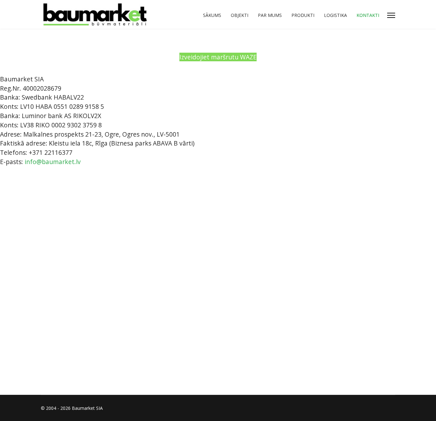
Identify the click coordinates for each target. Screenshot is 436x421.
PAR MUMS (270, 15)
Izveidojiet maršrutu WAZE (218, 57)
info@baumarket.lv (53, 161)
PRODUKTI (302, 15)
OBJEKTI (239, 15)
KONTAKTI (368, 15)
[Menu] (391, 15)
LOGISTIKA (335, 15)
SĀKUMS (212, 15)
